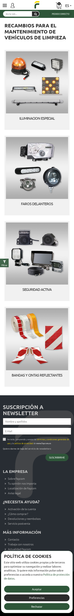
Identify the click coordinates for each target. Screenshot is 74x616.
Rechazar (36, 606)
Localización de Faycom (22, 488)
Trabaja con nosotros (20, 544)
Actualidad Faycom (19, 549)
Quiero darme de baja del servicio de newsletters (27, 448)
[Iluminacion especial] (37, 82)
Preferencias (37, 597)
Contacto (13, 539)
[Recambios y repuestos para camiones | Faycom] (37, 5)
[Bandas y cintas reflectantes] (37, 339)
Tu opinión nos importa (22, 483)
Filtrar (4, 265)
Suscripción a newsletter (23, 410)
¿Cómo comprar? (18, 514)
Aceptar (37, 589)
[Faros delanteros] (37, 168)
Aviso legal (14, 493)
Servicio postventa (19, 523)
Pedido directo (60, 13)
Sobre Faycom (16, 478)
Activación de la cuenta (22, 509)
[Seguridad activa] (37, 254)
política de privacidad (23, 443)
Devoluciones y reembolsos (24, 518)
